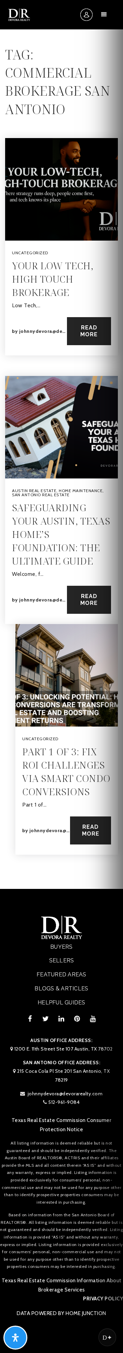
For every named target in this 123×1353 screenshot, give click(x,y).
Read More (89, 331)
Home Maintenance (80, 490)
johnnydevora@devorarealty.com (58, 331)
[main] (61, 444)
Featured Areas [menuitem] (61, 974)
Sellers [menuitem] (61, 960)
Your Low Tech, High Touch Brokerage (52, 279)
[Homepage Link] (19, 14)
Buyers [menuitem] (61, 947)
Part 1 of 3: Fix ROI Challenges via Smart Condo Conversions (66, 771)
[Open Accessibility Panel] (15, 1338)
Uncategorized (30, 252)
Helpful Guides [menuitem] (61, 1002)
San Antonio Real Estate (41, 494)
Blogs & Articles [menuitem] (61, 988)
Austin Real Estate (34, 490)
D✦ (107, 1337)
